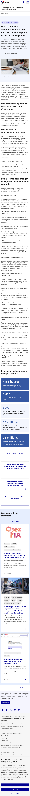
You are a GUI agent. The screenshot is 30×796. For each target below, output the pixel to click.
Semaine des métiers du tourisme (7, 752)
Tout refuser (15, 789)
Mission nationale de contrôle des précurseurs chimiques (12, 745)
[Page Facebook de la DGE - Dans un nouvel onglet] (18, 709)
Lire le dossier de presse (15, 453)
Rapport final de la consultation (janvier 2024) (15, 497)
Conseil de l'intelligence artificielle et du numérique (11, 726)
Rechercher (23, 2)
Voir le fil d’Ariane (4, 13)
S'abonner (5, 702)
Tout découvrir (15, 521)
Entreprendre (3, 735)
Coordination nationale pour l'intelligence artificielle (11, 733)
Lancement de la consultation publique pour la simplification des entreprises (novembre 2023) (15, 466)
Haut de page (25, 687)
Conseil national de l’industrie (7, 728)
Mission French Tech (5, 742)
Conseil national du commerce (7, 731)
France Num (3, 738)
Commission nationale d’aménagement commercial (11, 723)
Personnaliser (15, 793)
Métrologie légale (4, 740)
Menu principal (28, 2)
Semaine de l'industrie (5, 750)
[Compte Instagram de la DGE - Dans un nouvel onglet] (6, 709)
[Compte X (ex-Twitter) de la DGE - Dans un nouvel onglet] (10, 709)
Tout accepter (15, 785)
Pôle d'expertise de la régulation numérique (9, 747)
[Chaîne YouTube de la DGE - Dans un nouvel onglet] (14, 709)
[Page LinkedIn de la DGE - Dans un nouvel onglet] (2, 709)
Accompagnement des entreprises (10, 22)
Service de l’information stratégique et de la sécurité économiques (14, 754)
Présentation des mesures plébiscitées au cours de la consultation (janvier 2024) (15, 483)
